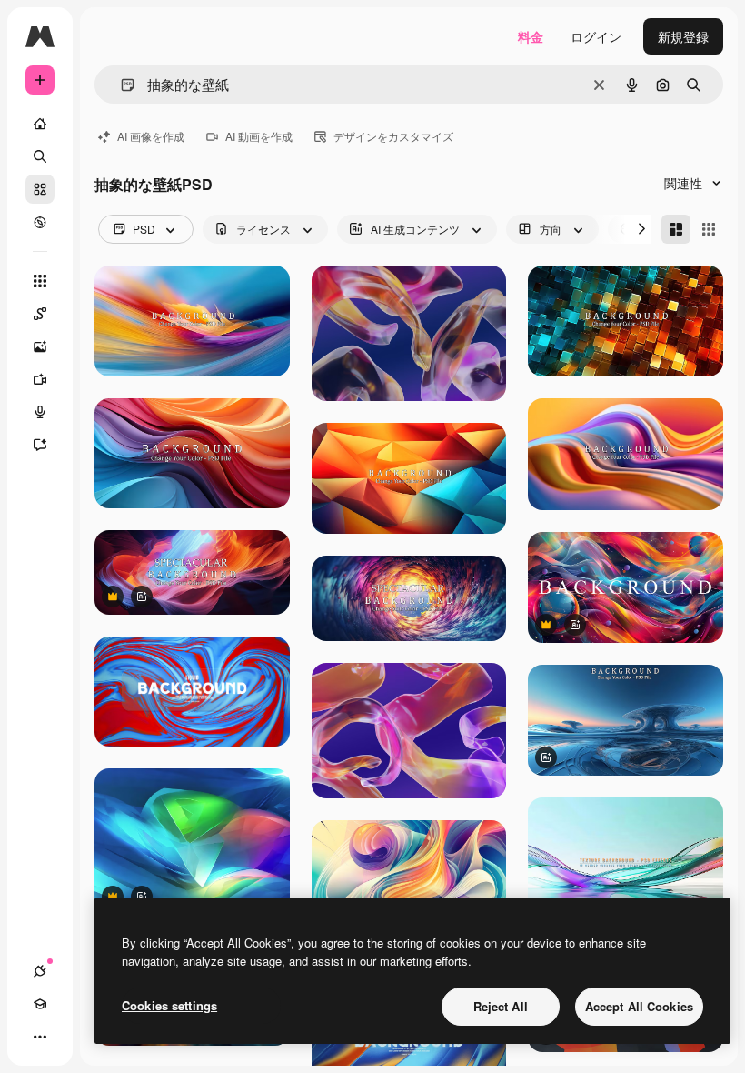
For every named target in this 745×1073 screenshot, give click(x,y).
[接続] (40, 971)
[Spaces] (40, 313)
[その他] (40, 1036)
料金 (530, 36)
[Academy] (40, 1003)
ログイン (596, 36)
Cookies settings (169, 1005)
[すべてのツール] (40, 281)
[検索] (40, 156)
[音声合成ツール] (40, 411)
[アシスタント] (40, 444)
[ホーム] (40, 123)
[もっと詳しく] (40, 221)
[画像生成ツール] (40, 346)
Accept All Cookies (639, 1006)
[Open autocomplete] (120, 85)
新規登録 (683, 36)
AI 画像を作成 (150, 136)
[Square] (708, 229)
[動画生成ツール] (40, 379)
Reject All (500, 1006)
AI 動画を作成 (259, 136)
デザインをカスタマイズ (393, 136)
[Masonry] (675, 229)
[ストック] (40, 189)
